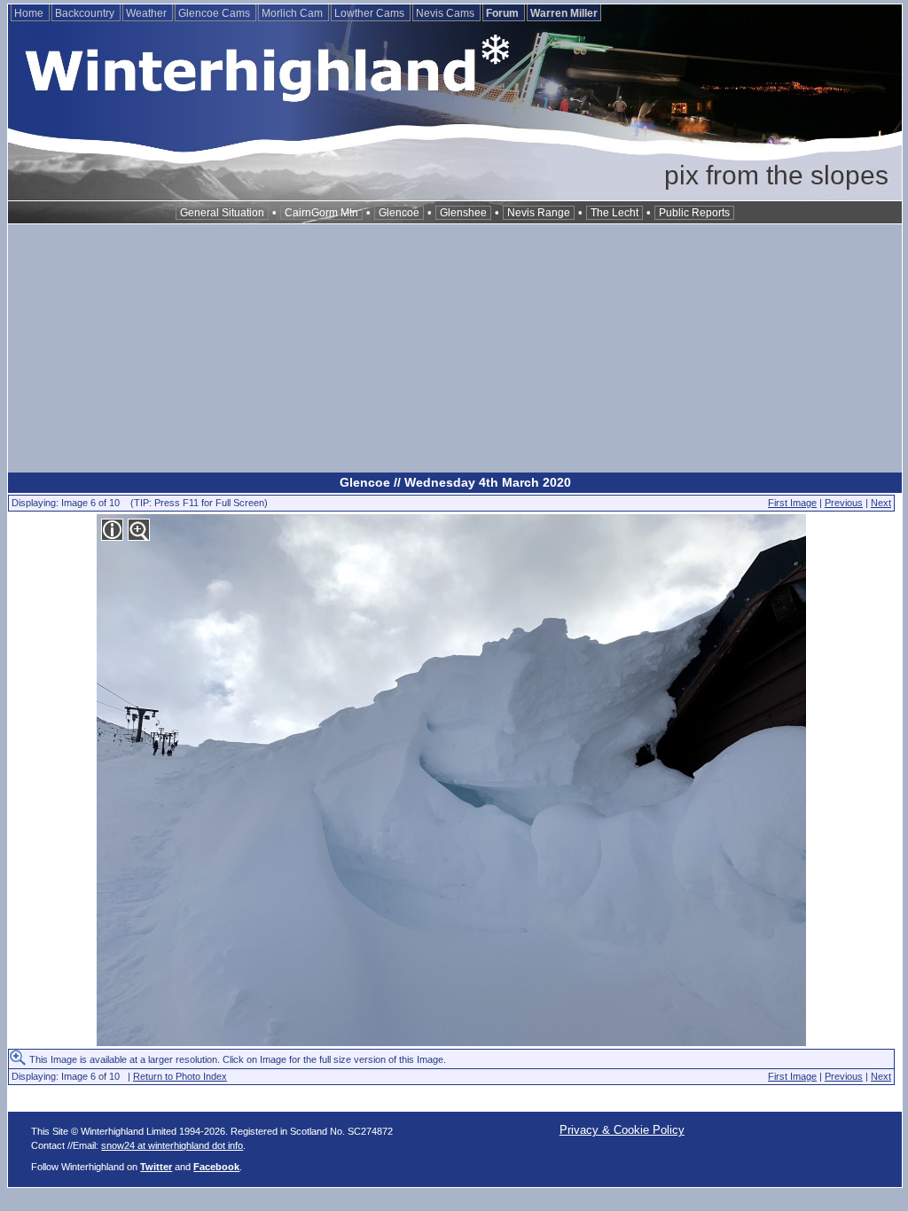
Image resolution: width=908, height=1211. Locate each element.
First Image (792, 502)
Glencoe (399, 213)
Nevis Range (538, 213)
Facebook (216, 1166)
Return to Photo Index (180, 1076)
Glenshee (463, 213)
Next (881, 502)
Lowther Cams (370, 13)
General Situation (222, 213)
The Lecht (614, 213)
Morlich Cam (293, 13)
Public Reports (694, 213)
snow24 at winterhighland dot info (172, 1145)
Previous (844, 502)
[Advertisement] (455, 348)
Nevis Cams (446, 13)
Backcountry (86, 13)
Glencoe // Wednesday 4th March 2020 (455, 482)
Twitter (156, 1166)
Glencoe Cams (215, 13)
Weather (147, 13)
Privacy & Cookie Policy (622, 1130)
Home (30, 13)
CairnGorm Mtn (321, 213)
